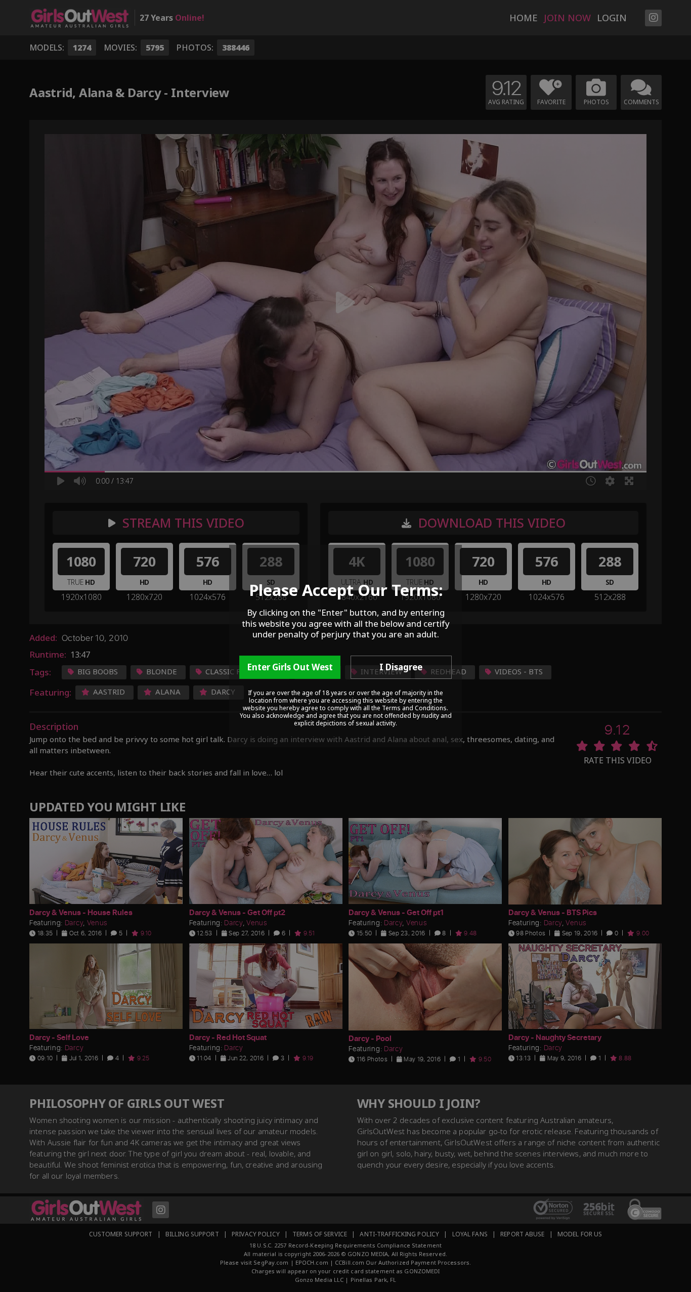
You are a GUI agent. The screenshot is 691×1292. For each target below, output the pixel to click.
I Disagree (400, 667)
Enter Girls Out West (290, 667)
